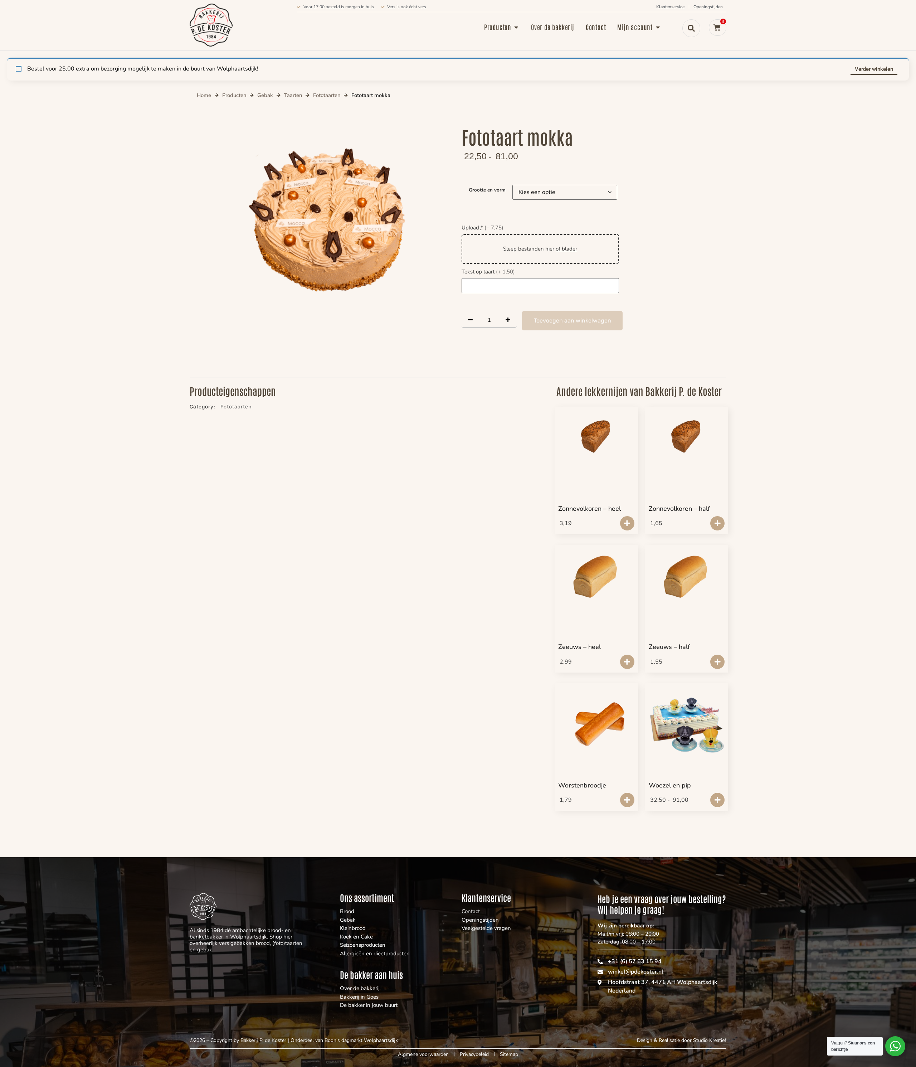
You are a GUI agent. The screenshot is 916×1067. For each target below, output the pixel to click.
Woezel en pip (670, 785)
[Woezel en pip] (687, 722)
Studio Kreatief (709, 1040)
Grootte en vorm (487, 190)
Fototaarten (326, 95)
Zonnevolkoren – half (679, 508)
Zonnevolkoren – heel (589, 508)
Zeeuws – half (669, 646)
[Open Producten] (516, 27)
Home (204, 95)
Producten (234, 95)
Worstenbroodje (582, 785)
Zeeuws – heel (579, 646)
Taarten (293, 95)
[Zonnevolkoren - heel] (596, 437)
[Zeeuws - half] (687, 574)
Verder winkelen (874, 69)
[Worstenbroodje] (596, 726)
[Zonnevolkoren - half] (687, 437)
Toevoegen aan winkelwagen (572, 320)
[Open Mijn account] (657, 27)
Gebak (265, 95)
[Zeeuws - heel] (596, 574)
